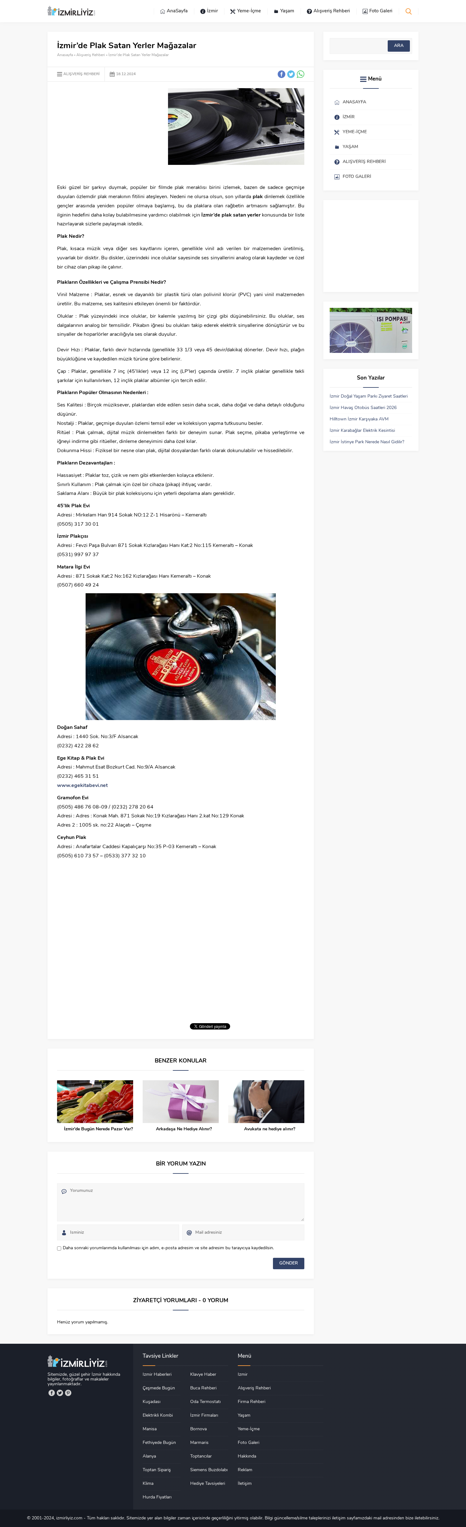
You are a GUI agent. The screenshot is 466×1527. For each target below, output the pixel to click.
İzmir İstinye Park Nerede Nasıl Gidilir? (367, 442)
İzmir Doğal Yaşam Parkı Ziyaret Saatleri (369, 396)
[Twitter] (60, 1393)
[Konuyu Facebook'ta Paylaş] (281, 74)
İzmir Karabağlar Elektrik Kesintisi (362, 430)
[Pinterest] (68, 1393)
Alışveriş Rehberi (90, 55)
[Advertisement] (110, 132)
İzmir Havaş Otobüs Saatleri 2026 (363, 408)
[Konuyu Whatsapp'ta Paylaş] (300, 74)
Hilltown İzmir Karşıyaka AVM (359, 419)
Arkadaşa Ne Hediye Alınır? (184, 1129)
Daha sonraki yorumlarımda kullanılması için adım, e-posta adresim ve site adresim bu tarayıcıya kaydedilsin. (168, 1248)
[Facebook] (52, 1393)
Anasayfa (65, 55)
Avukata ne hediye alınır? (269, 1129)
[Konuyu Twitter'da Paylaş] (291, 74)
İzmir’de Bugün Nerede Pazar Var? (98, 1129)
